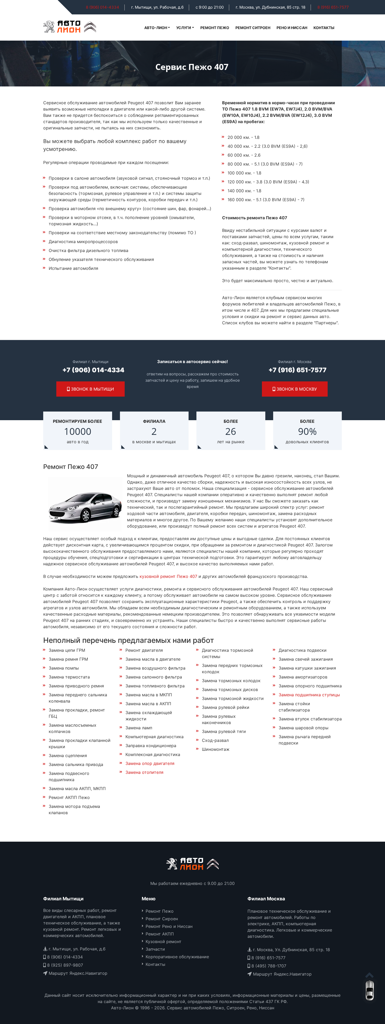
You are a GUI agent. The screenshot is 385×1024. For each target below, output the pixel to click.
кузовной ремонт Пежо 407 (168, 576)
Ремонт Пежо (214, 27)
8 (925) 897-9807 (64, 965)
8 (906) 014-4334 (102, 7)
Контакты (324, 27)
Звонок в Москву (296, 389)
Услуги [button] (183, 27)
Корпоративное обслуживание (177, 956)
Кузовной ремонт (164, 941)
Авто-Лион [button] (155, 27)
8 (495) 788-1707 (268, 965)
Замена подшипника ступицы (309, 694)
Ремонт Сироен (162, 918)
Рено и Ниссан (292, 27)
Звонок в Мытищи (92, 389)
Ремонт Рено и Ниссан (169, 926)
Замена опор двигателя (149, 763)
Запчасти (155, 949)
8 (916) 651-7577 (333, 7)
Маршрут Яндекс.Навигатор (77, 973)
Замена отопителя (144, 772)
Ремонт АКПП (160, 934)
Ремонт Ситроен (252, 27)
